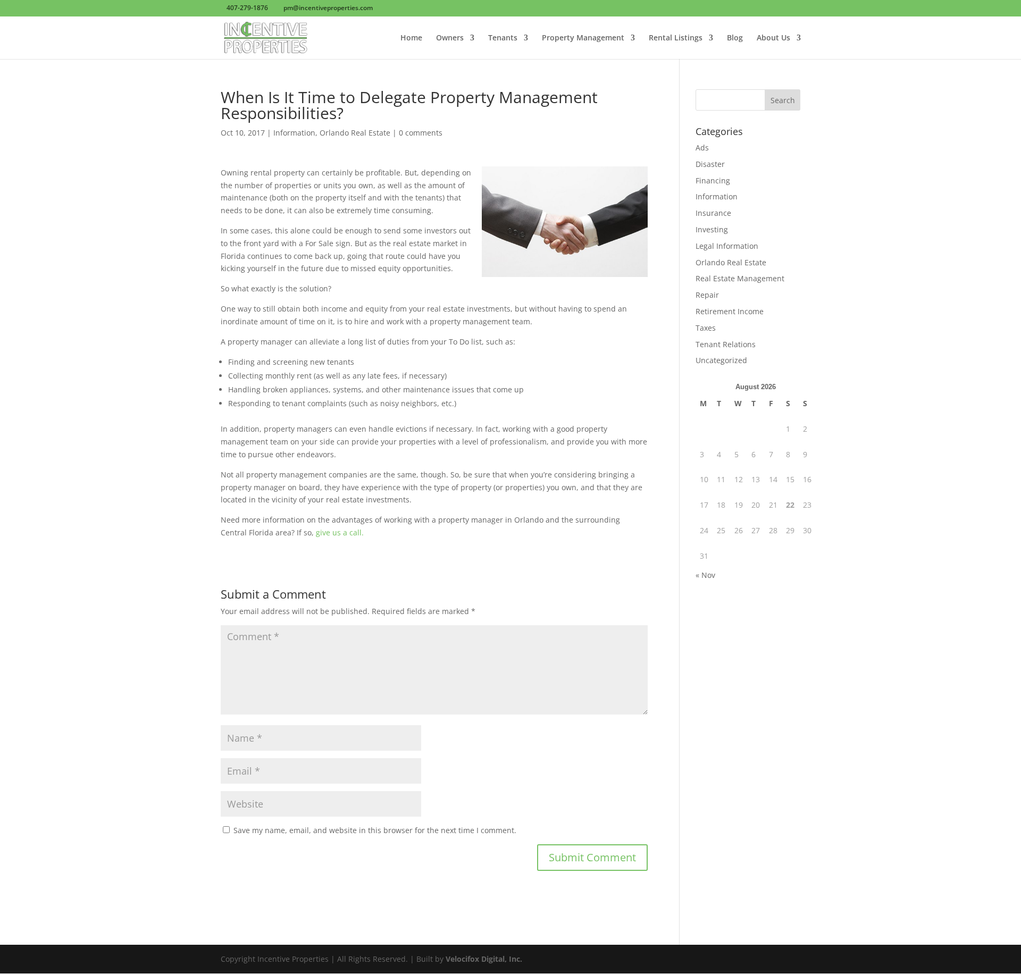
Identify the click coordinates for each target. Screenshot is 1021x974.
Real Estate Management (740, 278)
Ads (702, 147)
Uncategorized (721, 360)
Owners (450, 38)
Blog (735, 38)
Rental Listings (675, 38)
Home (411, 38)
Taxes (706, 328)
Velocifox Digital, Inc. (484, 959)
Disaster (710, 164)
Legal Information (727, 246)
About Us (773, 38)
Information (294, 133)
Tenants (502, 38)
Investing (712, 229)
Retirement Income (730, 311)
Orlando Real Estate (355, 133)
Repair (707, 295)
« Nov (705, 575)
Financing (713, 180)
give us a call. (339, 532)
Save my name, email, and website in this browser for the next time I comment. (374, 830)
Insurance (713, 213)
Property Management (583, 38)
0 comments (420, 133)
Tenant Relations (726, 344)
